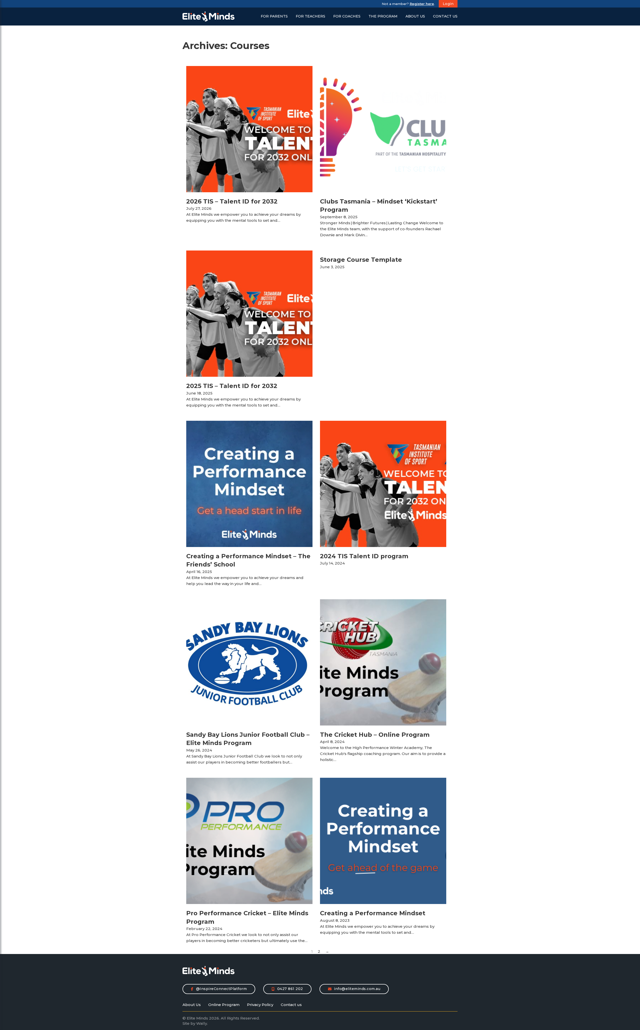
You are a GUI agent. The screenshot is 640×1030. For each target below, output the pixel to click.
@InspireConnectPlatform (221, 988)
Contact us (291, 1004)
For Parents (274, 16)
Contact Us (445, 16)
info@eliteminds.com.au (357, 988)
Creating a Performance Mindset (372, 913)
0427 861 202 (290, 988)
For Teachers (310, 16)
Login (448, 4)
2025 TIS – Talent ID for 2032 (231, 386)
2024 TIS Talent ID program (364, 556)
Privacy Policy (260, 1004)
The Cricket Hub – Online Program (375, 734)
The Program (383, 16)
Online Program (224, 1004)
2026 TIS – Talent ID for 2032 (232, 201)
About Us (415, 16)
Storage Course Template (361, 259)
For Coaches (346, 16)
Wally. (202, 1023)
